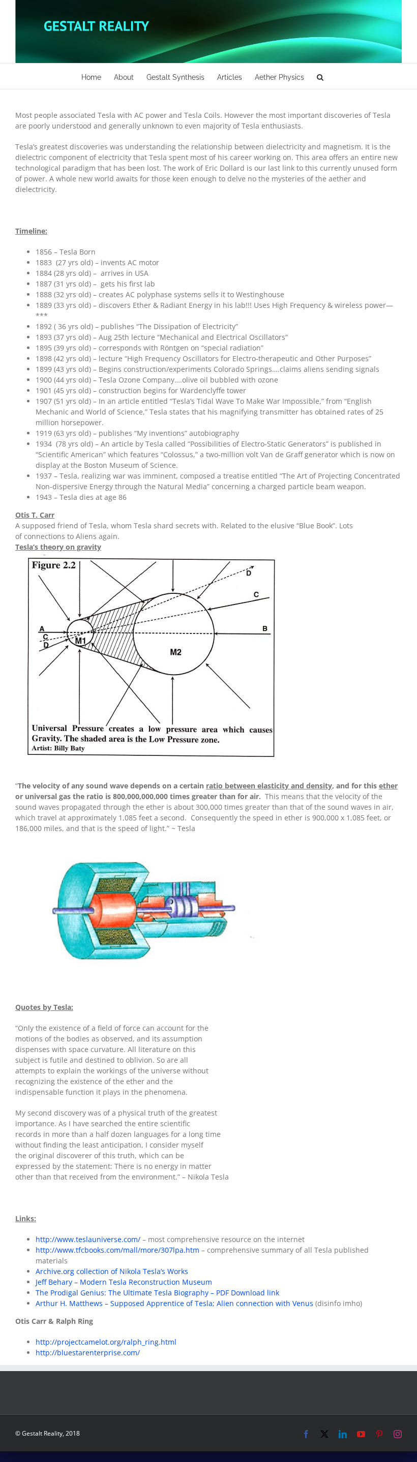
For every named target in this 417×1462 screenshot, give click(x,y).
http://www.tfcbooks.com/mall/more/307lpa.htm (117, 1250)
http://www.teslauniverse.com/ (88, 1239)
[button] (320, 76)
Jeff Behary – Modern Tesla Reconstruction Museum (125, 1282)
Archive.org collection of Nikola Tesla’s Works (112, 1271)
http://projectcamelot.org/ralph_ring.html (106, 1342)
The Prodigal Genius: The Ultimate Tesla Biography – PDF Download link (157, 1292)
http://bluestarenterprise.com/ (88, 1352)
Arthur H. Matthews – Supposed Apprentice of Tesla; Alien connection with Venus (174, 1303)
